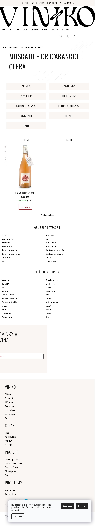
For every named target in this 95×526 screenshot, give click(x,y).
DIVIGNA (5, 306)
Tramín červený (51, 261)
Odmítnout (67, 506)
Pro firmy (8, 444)
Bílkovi (4, 309)
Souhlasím (82, 506)
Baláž (47, 317)
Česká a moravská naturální (55, 250)
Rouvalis (48, 294)
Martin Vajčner (51, 291)
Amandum (5, 279)
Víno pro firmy (10, 490)
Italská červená (51, 242)
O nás (7, 432)
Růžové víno (9, 402)
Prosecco (5, 235)
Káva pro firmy (10, 494)
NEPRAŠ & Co (50, 306)
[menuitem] (7, 29)
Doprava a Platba (11, 467)
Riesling (48, 257)
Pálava (4, 261)
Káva (7, 418)
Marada (48, 309)
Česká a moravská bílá (9, 250)
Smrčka (48, 287)
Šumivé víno (9, 406)
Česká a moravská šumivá (54, 254)
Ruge (3, 287)
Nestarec (5, 291)
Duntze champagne (52, 302)
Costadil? (5, 284)
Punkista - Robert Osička (10, 298)
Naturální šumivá (7, 239)
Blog (6, 475)
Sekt (47, 239)
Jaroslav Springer (8, 294)
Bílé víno (8, 394)
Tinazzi (48, 298)
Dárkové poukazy (11, 471)
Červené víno (10, 398)
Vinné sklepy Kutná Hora (10, 302)
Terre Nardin (6, 313)
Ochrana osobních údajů (14, 463)
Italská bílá (6, 242)
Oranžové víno (10, 410)
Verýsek (48, 313)
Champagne (50, 235)
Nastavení (17, 516)
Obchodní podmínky (12, 459)
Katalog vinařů (10, 436)
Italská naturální (51, 246)
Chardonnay (6, 257)
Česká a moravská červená (11, 254)
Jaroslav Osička (51, 284)
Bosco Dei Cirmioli (52, 279)
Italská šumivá (7, 246)
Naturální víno (10, 414)
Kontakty (8, 440)
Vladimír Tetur (7, 317)
